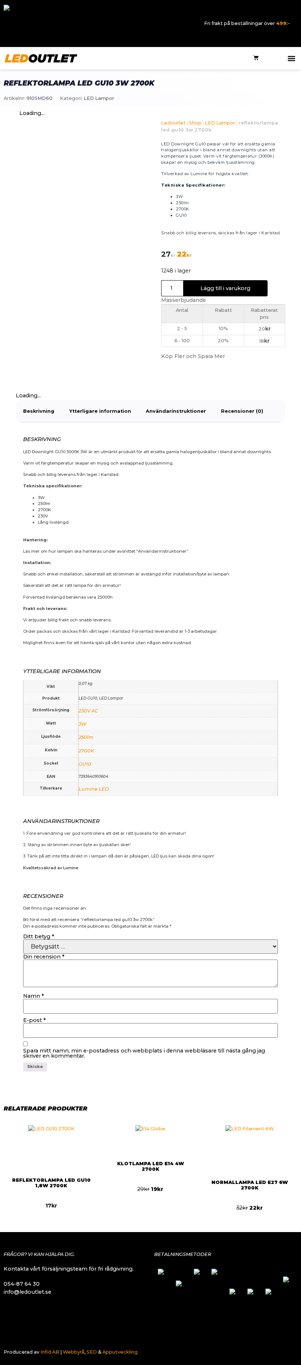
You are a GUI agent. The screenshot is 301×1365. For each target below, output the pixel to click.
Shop (195, 123)
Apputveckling (120, 1352)
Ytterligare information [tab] (100, 411)
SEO (92, 1352)
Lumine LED (94, 789)
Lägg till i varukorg (225, 288)
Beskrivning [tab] (38, 411)
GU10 (85, 764)
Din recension (44, 956)
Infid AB (49, 1352)
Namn (33, 996)
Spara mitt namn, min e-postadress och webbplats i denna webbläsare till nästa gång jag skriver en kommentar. (144, 1053)
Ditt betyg (38, 936)
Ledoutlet (173, 123)
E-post (34, 1020)
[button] (291, 58)
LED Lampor (99, 98)
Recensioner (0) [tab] (242, 411)
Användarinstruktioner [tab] (176, 411)
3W (82, 724)
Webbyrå (73, 1352)
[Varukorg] (255, 58)
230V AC (88, 711)
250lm (86, 737)
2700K (86, 751)
